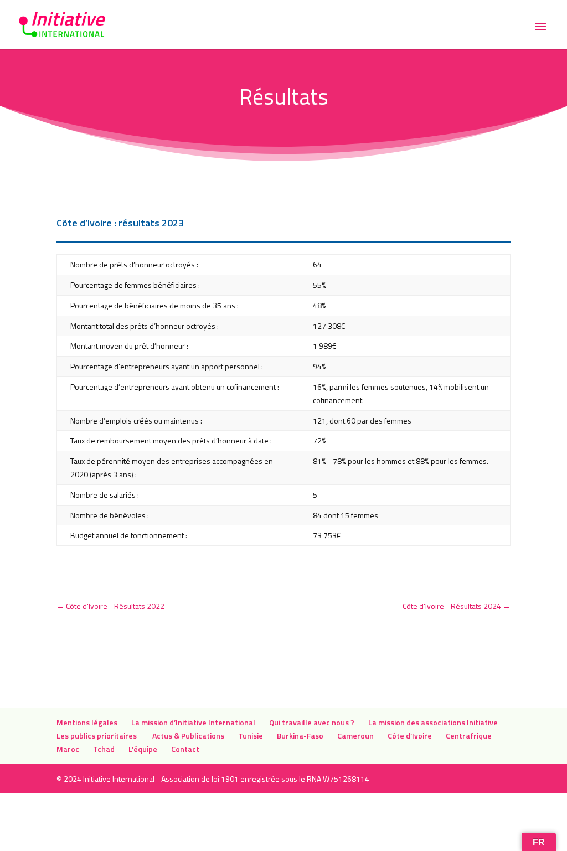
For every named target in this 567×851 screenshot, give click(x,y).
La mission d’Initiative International (193, 722)
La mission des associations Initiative (433, 722)
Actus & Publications (188, 735)
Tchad (104, 749)
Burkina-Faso (300, 735)
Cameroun (355, 735)
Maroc (67, 749)
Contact (185, 749)
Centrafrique (469, 735)
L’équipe (142, 749)
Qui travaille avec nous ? (311, 722)
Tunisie (250, 735)
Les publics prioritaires (97, 735)
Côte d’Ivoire (410, 735)
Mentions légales (86, 722)
